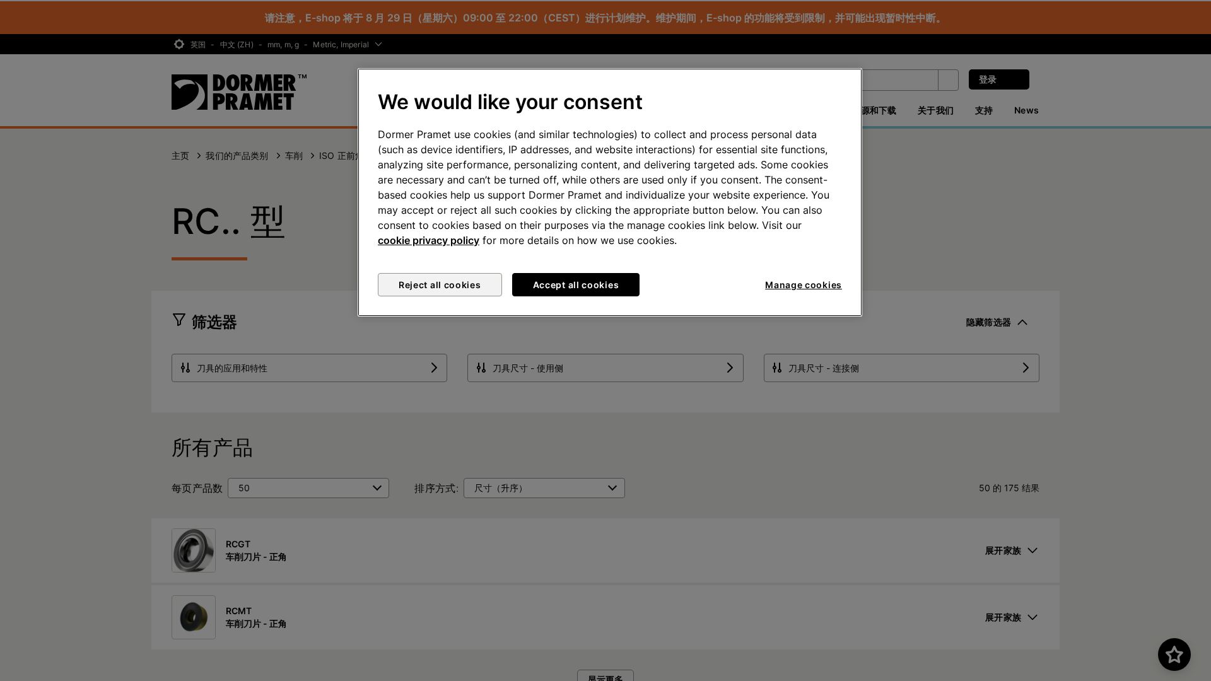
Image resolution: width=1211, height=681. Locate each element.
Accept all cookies (576, 284)
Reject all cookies (440, 284)
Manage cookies (803, 284)
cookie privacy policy (428, 240)
